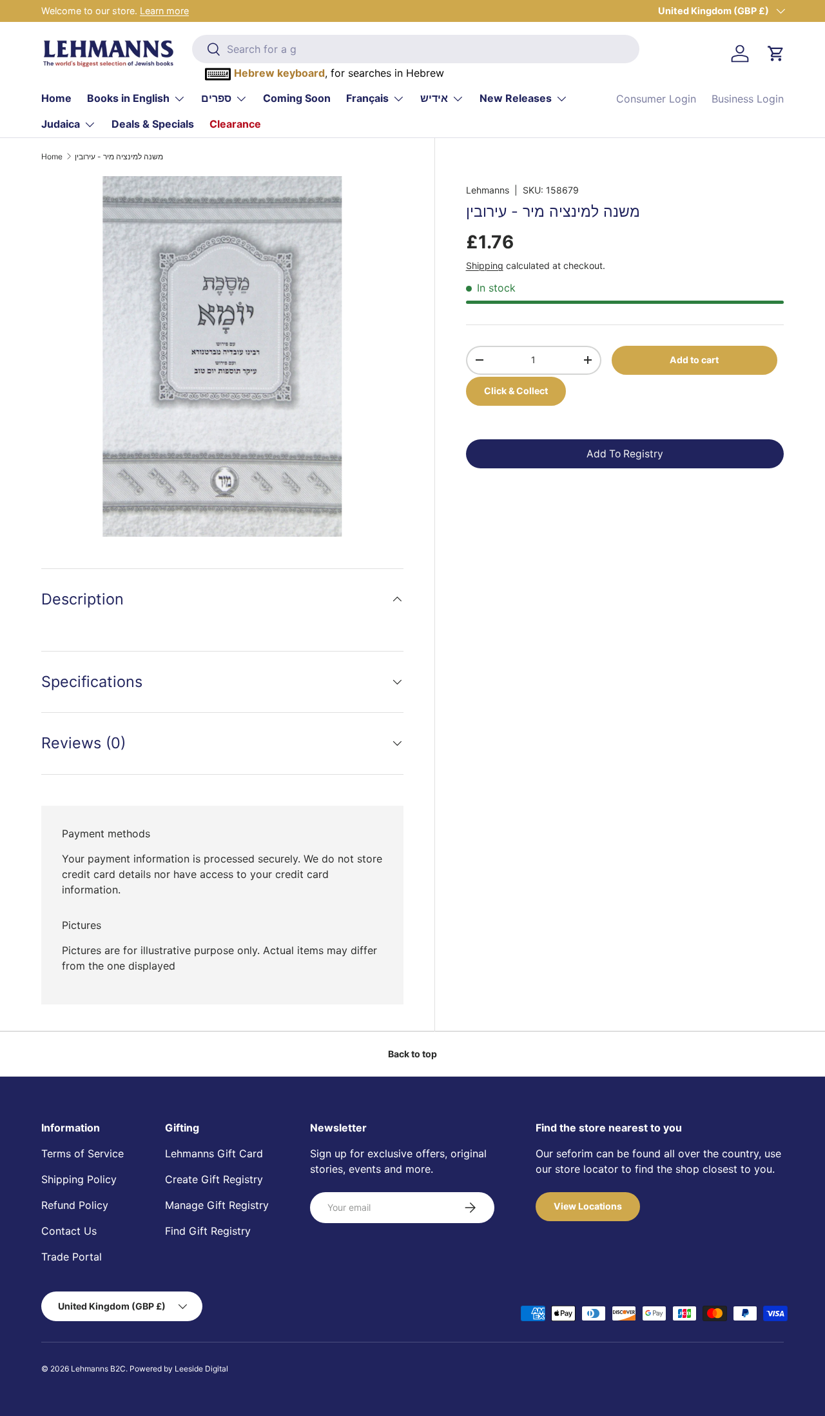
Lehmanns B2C (98, 1368)
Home (56, 98)
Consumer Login (656, 98)
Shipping (484, 265)
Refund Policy (74, 1205)
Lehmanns (487, 189)
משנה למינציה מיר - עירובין (119, 157)
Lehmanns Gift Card (214, 1153)
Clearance (235, 123)
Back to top (412, 1053)
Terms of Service (82, 1153)
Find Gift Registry (208, 1230)
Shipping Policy (79, 1179)
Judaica (60, 123)
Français (367, 98)
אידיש (434, 98)
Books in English (128, 98)
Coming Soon (297, 98)
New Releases (516, 98)
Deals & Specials (153, 123)
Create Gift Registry (214, 1179)
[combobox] (416, 49)
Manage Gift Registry (217, 1205)
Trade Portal (71, 1256)
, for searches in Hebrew (339, 72)
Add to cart (694, 359)
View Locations (588, 1206)
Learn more (164, 10)
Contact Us (69, 1230)
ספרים (216, 98)
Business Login (748, 98)
